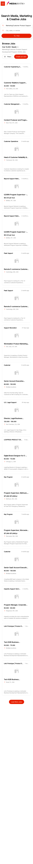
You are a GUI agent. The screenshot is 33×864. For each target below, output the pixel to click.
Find (18, 36)
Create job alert (21, 57)
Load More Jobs (16, 702)
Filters (9, 57)
